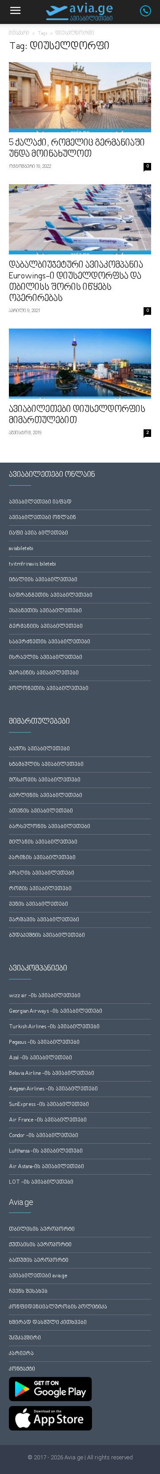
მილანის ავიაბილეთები (43, 842)
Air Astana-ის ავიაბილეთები (46, 1167)
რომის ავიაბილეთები (40, 889)
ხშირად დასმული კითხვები (48, 1322)
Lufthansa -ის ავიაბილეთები (46, 1151)
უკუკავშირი (25, 1338)
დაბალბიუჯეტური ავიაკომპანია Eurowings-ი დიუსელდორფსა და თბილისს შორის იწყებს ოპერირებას (76, 282)
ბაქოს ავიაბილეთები (39, 749)
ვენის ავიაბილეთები (38, 904)
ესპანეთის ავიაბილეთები (45, 611)
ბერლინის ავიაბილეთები (45, 795)
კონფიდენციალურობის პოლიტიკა (58, 1307)
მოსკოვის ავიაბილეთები (44, 780)
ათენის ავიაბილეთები (41, 811)
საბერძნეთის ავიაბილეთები (49, 642)
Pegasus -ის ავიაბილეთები (44, 1042)
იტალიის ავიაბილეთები (43, 580)
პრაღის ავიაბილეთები (41, 873)
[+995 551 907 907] (150, 14)
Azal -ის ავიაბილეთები (40, 1058)
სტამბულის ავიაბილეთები (46, 764)
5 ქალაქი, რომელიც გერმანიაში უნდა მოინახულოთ (77, 149)
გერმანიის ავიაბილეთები (46, 626)
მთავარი (19, 33)
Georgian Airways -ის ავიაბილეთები (55, 1011)
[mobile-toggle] (15, 12)
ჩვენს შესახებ (28, 1291)
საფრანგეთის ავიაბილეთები (50, 595)
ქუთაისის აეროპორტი (40, 1245)
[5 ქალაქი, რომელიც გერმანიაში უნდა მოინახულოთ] (80, 97)
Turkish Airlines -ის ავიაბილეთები (54, 1027)
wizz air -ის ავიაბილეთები (44, 996)
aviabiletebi (21, 549)
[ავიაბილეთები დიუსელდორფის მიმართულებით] (80, 364)
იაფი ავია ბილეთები (38, 533)
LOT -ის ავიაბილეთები (41, 1182)
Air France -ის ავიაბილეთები (48, 1120)
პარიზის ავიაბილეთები (42, 858)
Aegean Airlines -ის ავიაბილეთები (53, 1089)
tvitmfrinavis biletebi (32, 564)
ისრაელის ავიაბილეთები (45, 657)
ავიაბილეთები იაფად (40, 502)
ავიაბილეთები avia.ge (38, 1276)
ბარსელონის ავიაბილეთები (49, 827)
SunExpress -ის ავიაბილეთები (49, 1105)
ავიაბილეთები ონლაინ (42, 518)
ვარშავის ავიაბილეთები (44, 920)
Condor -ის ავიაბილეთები (43, 1136)
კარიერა (21, 1354)
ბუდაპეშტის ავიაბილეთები (47, 935)
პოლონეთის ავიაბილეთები (48, 688)
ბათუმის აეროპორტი (38, 1260)
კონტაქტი (22, 1369)
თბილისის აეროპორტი (42, 1229)
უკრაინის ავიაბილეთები (44, 673)
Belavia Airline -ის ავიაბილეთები (51, 1073)
